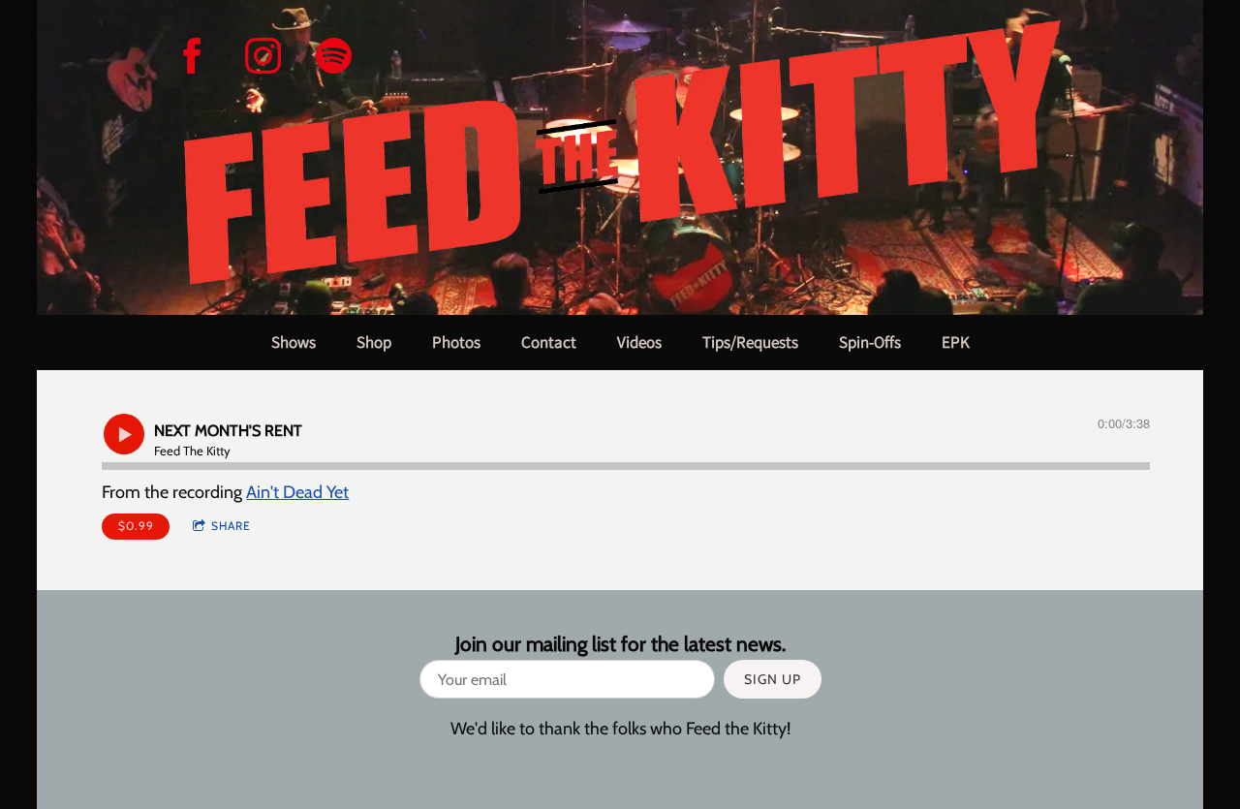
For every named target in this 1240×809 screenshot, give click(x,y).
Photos (456, 342)
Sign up (772, 679)
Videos (639, 342)
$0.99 (136, 525)
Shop (373, 342)
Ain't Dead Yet (297, 492)
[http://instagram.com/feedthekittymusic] (263, 56)
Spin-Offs (870, 342)
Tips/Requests (750, 342)
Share (231, 525)
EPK (956, 342)
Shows (293, 342)
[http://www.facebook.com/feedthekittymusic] (192, 56)
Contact (548, 342)
